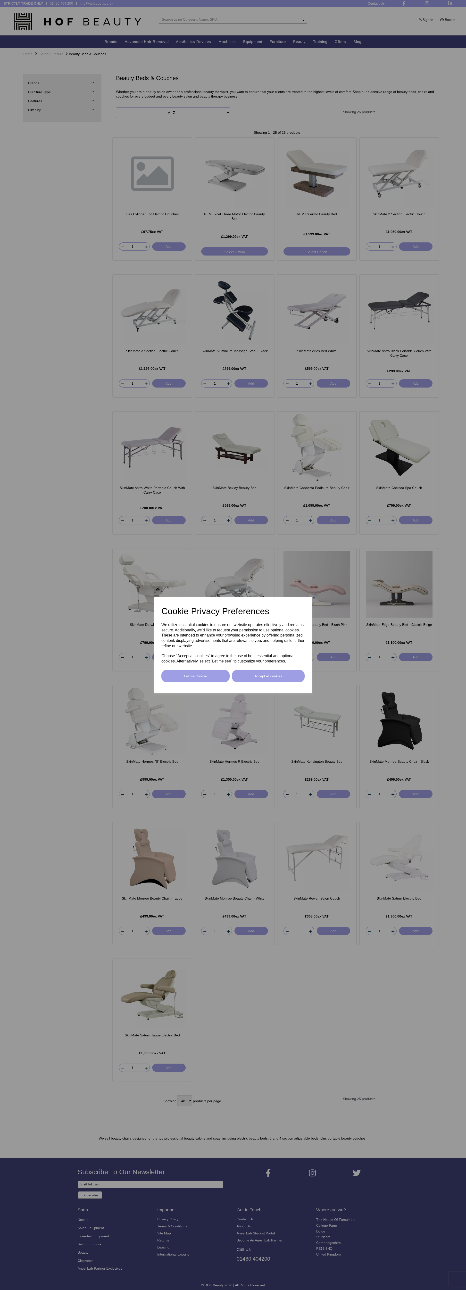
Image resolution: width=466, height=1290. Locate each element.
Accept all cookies (268, 676)
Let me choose (195, 676)
